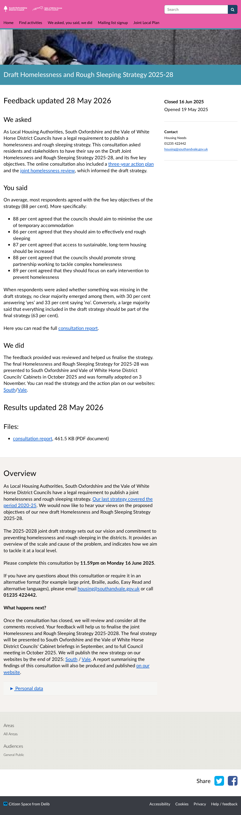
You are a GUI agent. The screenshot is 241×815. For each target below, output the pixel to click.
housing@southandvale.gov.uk (186, 149)
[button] (80, 688)
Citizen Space (20, 804)
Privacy (200, 804)
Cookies (182, 804)
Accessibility (159, 804)
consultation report (78, 328)
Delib (45, 804)
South (10, 389)
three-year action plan (131, 164)
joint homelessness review (47, 170)
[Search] (232, 9)
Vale (22, 389)
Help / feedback (224, 804)
